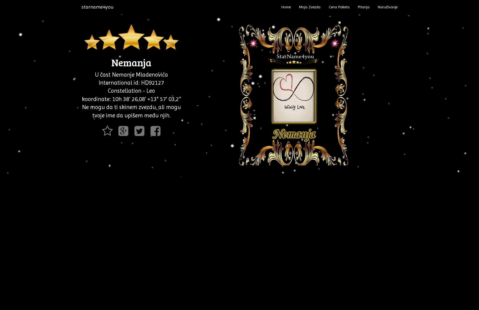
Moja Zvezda (309, 7)
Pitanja (364, 7)
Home (286, 7)
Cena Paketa (339, 7)
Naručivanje (388, 7)
